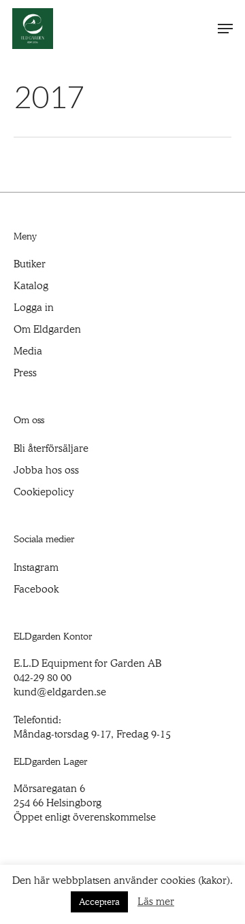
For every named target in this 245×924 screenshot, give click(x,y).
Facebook (36, 589)
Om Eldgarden (47, 329)
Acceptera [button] (99, 901)
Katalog (31, 286)
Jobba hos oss (46, 470)
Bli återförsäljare (51, 448)
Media (28, 351)
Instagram (36, 567)
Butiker (30, 264)
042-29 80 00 (42, 678)
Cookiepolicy (44, 492)
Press (25, 373)
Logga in (34, 307)
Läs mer (155, 901)
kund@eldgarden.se (60, 692)
